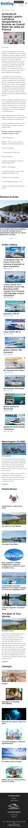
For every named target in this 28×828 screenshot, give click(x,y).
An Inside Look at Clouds (12, 761)
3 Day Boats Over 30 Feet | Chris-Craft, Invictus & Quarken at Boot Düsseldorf (14, 263)
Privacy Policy (14, 814)
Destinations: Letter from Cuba (12, 507)
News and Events (6, 10)
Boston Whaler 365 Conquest (13, 351)
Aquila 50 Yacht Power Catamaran (14, 428)
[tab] (12, 238)
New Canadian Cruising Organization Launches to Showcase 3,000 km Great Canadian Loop (13, 565)
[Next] (25, 218)
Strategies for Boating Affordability (10, 702)
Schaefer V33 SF (11, 314)
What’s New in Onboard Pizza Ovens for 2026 (13, 780)
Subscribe (19, 2)
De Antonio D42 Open (14, 370)
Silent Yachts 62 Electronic (11, 407)
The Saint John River (10, 544)
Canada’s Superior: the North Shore (13, 608)
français (13, 10)
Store (21, 4)
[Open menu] (26, 3)
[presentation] (14, 214)
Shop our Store (14, 800)
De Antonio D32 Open (14, 388)
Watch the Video (8, 268)
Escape (5, 684)
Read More (5, 484)
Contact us (14, 816)
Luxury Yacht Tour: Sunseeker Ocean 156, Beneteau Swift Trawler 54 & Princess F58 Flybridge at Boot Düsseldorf (14, 290)
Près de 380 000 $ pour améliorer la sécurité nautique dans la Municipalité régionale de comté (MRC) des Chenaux (13, 232)
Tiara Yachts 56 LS (12, 332)
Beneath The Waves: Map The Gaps (14, 722)
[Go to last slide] (2, 218)
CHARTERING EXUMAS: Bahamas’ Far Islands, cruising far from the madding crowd (14, 587)
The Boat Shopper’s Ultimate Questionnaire (13, 742)
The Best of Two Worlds (11, 526)
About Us (14, 798)
